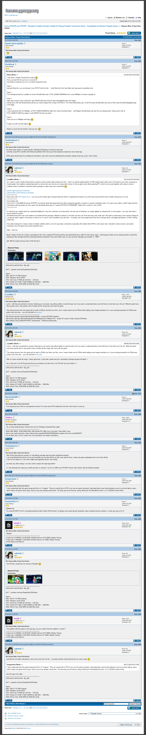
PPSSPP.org (16, 724)
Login (18, 21)
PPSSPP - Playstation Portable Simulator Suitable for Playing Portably (45, 26)
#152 (139, 61)
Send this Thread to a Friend (15, 716)
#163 (139, 549)
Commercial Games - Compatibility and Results (88, 26)
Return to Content (34, 724)
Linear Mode (137, 37)
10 (27, 33)
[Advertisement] (80, 8)
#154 (139, 163)
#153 (139, 137)
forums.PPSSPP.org (12, 26)
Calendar (131, 17)
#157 (139, 393)
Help (139, 17)
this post (39, 312)
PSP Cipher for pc (24, 197)
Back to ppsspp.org (11, 15)
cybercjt (50, 163)
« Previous (15, 33)
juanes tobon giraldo (14, 43)
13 (37, 33)
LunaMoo (9, 295)
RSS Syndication (54, 724)
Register (24, 21)
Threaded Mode (127, 37)
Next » (45, 33)
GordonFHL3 (11, 502)
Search (110, 17)
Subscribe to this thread (14, 718)
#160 (139, 475)
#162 (139, 519)
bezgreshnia (51, 475)
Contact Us (9, 724)
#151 (139, 40)
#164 (139, 614)
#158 (139, 414)
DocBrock (9, 64)
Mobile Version (44, 724)
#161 (139, 498)
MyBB (13, 728)
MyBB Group (26, 728)
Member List (120, 17)
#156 (139, 328)
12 (34, 33)
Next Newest (20, 704)
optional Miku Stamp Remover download (20, 193)
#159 (139, 442)
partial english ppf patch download (18, 191)
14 (40, 33)
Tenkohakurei (51, 137)
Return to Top (25, 724)
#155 (139, 291)
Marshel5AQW (11, 397)
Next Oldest (11, 704)
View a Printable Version (14, 713)
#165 (139, 644)
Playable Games (112, 26)
